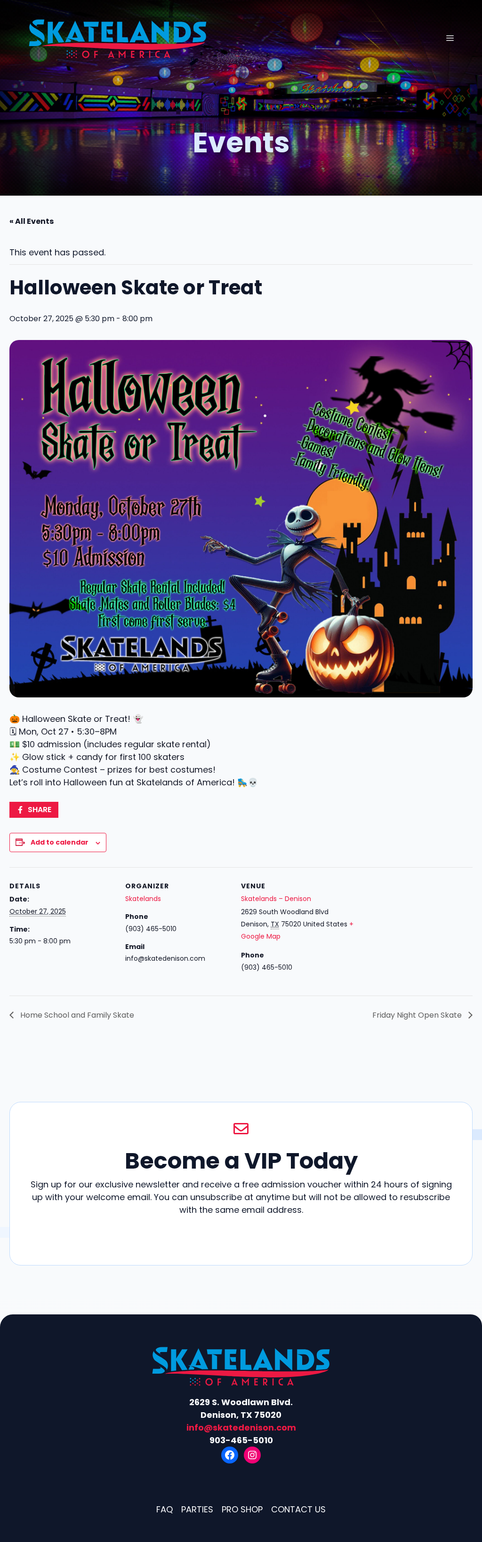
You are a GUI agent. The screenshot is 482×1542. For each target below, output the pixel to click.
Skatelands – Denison (276, 898)
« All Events (31, 221)
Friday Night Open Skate (418, 1015)
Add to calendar (59, 842)
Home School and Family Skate (76, 1015)
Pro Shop (242, 1509)
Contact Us (298, 1509)
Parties (197, 1509)
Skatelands (143, 898)
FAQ (164, 1509)
